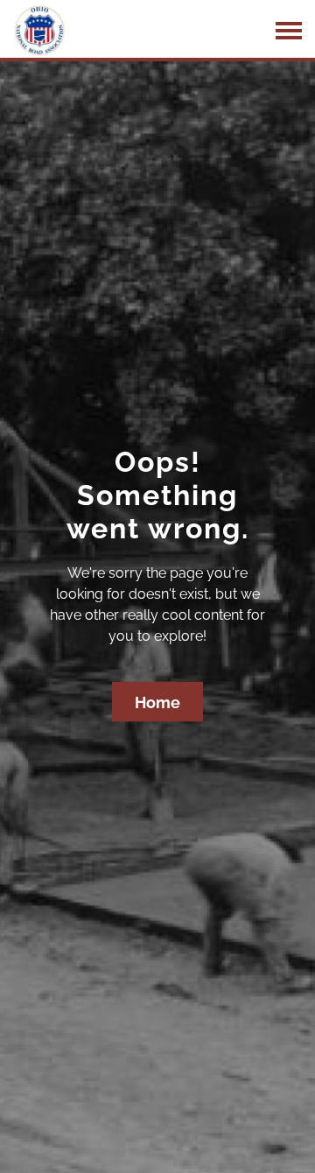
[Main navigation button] (289, 30)
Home (157, 702)
